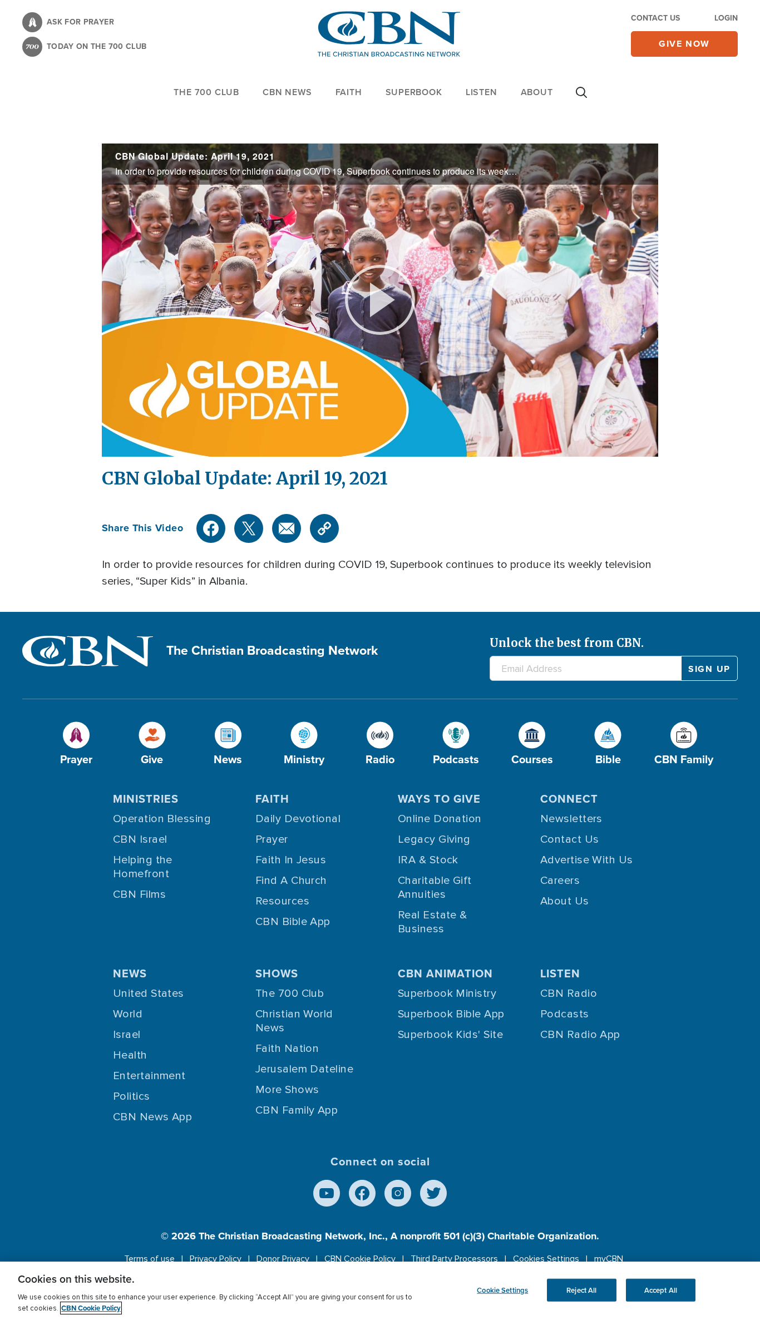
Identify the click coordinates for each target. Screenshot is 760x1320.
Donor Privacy (282, 1258)
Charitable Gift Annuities (435, 887)
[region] (380, 1291)
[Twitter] (248, 528)
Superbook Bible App (451, 1014)
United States (148, 993)
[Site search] (581, 98)
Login (726, 18)
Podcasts (564, 1014)
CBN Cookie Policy (360, 1258)
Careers (560, 880)
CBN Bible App (292, 921)
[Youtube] (326, 1193)
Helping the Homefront (142, 867)
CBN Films (139, 894)
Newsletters (571, 818)
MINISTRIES (146, 798)
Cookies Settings (546, 1258)
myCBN (608, 1258)
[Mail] (286, 528)
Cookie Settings (502, 1289)
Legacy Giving (434, 839)
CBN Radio (568, 993)
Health (130, 1055)
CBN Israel (140, 839)
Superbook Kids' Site (450, 1034)
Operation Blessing (162, 818)
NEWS (130, 973)
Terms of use (149, 1258)
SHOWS (276, 973)
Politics (131, 1096)
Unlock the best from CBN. (567, 643)
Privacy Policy (215, 1258)
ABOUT (537, 92)
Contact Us (655, 18)
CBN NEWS (287, 92)
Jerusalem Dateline (304, 1069)
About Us (564, 901)
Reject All (581, 1289)
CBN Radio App (580, 1034)
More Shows (287, 1089)
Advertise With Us (586, 860)
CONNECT (569, 798)
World (127, 1014)
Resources (282, 901)
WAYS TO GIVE (439, 798)
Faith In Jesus (290, 860)
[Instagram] (397, 1193)
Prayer (271, 839)
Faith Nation (287, 1048)
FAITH (348, 92)
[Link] (324, 528)
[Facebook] (210, 528)
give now (684, 43)
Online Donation (440, 818)
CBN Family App (296, 1110)
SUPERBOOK (414, 92)
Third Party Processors (454, 1258)
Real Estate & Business (432, 922)
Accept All (660, 1289)
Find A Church (291, 880)
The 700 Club (206, 92)
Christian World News (294, 1021)
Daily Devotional (297, 818)
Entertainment (149, 1075)
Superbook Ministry (447, 993)
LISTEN (481, 92)
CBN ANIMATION (445, 973)
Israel (127, 1034)
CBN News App (152, 1117)
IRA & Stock (428, 860)
